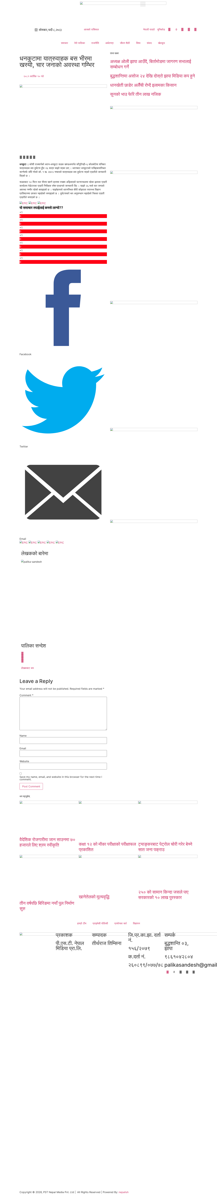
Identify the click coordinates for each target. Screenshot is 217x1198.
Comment (26, 695)
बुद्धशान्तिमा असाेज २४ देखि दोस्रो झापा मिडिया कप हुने (152, 76)
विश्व (138, 43)
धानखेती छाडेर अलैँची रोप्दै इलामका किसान (143, 85)
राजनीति (95, 43)
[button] (143, 4)
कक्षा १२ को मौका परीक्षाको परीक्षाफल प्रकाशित (107, 846)
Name (23, 735)
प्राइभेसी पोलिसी (100, 923)
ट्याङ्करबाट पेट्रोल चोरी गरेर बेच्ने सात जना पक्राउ (165, 846)
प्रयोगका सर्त (120, 923)
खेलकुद (161, 43)
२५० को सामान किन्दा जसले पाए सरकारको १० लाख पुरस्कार (163, 894)
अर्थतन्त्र (109, 43)
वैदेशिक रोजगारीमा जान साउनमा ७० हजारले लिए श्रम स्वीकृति (47, 842)
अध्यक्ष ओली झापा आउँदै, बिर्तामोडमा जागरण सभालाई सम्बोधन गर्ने (150, 64)
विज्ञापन (136, 923)
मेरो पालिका (79, 43)
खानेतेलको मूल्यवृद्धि (94, 896)
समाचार (64, 43)
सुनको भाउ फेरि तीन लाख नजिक (135, 94)
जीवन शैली (125, 43)
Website (24, 761)
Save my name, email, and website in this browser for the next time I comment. (61, 778)
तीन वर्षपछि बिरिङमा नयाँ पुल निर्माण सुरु (47, 905)
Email (23, 748)
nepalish (123, 1192)
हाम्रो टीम (81, 923)
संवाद (149, 43)
